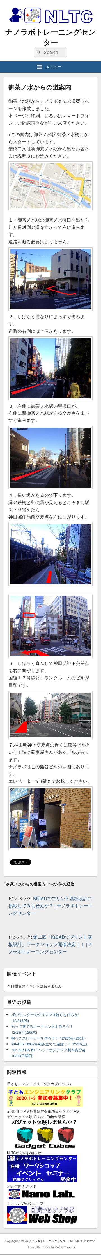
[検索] (38, 52)
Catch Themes (65, 1247)
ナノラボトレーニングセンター (50, 37)
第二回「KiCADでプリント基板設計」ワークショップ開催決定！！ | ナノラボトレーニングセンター (50, 944)
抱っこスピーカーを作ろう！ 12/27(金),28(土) (48, 1038)
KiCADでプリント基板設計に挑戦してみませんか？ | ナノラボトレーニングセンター (50, 905)
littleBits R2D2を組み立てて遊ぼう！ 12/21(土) (49, 1044)
